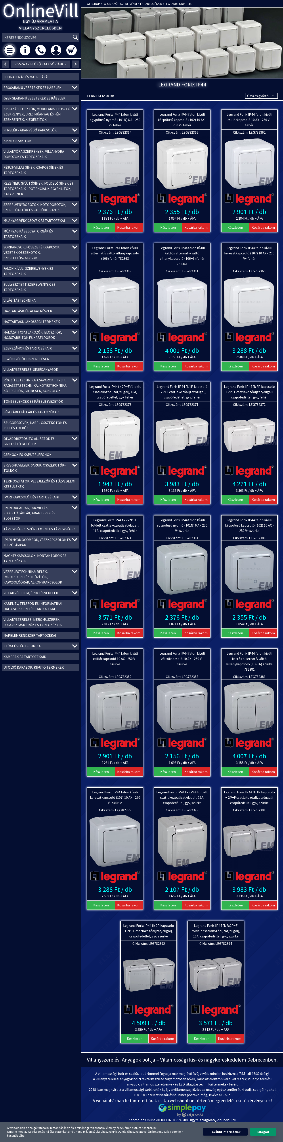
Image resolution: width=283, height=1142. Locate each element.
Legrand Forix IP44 (178, 4)
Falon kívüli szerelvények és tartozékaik (132, 4)
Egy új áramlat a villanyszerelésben (40, 24)
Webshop (93, 4)
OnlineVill (40, 10)
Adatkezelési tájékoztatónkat (47, 1132)
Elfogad (263, 1132)
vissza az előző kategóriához (41, 64)
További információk (225, 1132)
